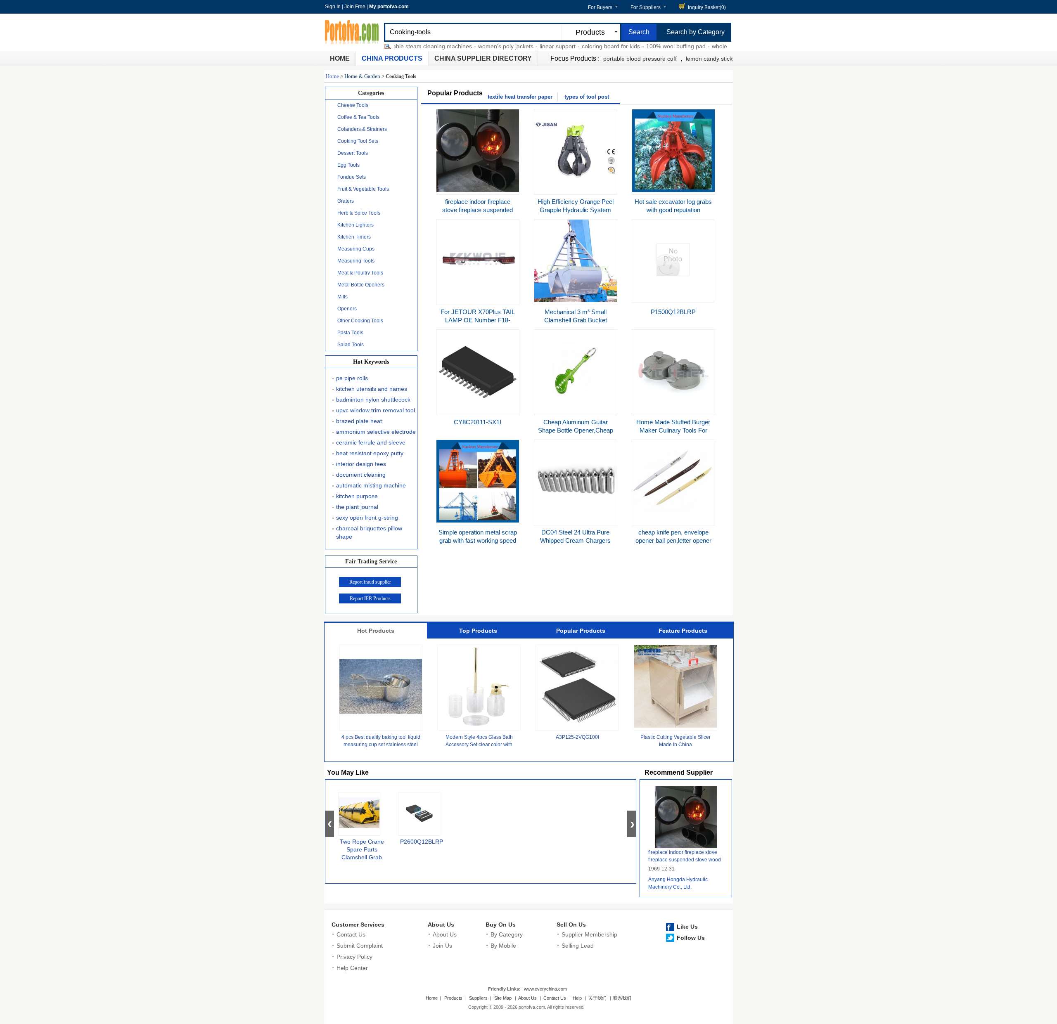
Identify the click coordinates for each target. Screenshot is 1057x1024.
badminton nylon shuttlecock (373, 399)
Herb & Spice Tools (358, 213)
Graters (345, 201)
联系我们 (622, 998)
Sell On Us (571, 924)
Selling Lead (578, 945)
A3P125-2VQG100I (577, 737)
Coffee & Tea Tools (358, 117)
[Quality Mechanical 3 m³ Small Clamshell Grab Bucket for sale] (575, 300)
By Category (507, 934)
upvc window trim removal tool (375, 410)
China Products (392, 58)
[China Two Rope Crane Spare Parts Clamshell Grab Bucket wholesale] (359, 813)
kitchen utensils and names (371, 388)
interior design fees (361, 464)
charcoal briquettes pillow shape (369, 532)
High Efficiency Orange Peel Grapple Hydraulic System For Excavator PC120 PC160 (575, 210)
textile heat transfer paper (520, 97)
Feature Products (683, 630)
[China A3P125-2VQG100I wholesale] (577, 725)
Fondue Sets (351, 177)
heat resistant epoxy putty (369, 453)
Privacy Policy (354, 956)
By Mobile (503, 945)
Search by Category (695, 31)
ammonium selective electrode (376, 431)
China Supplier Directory (483, 58)
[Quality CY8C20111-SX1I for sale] (477, 410)
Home (340, 58)
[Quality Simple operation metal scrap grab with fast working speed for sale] (477, 520)
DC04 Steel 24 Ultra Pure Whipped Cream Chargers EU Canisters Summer (575, 540)
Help (577, 998)
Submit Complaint (360, 945)
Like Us (687, 926)
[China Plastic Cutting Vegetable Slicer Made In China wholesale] (675, 725)
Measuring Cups (355, 249)
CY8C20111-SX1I (477, 422)
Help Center (352, 968)
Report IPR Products (370, 598)
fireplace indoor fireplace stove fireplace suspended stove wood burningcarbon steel (684, 859)
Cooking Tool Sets (357, 141)
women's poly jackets (485, 46)
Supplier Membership (589, 934)
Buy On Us (501, 924)
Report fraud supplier (370, 582)
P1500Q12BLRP (673, 311)
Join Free (354, 6)
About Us (441, 924)
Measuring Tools (355, 261)
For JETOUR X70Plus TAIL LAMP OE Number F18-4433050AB (478, 320)
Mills (342, 297)
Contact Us (351, 934)
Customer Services (358, 924)
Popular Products (580, 630)
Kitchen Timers (354, 237)
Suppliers (478, 998)
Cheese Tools (352, 105)
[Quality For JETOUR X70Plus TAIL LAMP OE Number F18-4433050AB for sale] (477, 300)
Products (453, 998)
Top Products (478, 630)
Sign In (333, 6)
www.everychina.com (545, 988)
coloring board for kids (590, 46)
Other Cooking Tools (360, 321)
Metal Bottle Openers (360, 285)
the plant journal (357, 507)
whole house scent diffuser (726, 46)
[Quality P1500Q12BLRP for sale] (673, 274)
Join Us (442, 945)
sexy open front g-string (367, 517)
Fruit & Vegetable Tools (363, 189)
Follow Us (691, 937)
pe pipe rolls (352, 378)
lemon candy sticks (710, 58)
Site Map (503, 998)
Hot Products (375, 630)
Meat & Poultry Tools (360, 273)
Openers (347, 309)
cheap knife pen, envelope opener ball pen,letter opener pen (673, 540)
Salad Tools (350, 345)
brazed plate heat (359, 421)
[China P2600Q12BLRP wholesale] (419, 813)
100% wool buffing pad (655, 46)
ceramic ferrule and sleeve (370, 442)
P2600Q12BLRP (421, 841)
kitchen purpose (357, 496)
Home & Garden (362, 76)
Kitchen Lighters (355, 225)
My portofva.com (389, 6)
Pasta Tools (350, 333)
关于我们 (597, 998)
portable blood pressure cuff (640, 58)
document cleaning (361, 474)
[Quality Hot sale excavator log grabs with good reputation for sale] (673, 190)
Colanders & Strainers (362, 129)
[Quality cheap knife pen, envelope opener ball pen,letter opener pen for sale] (673, 520)
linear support (537, 46)
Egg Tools (348, 165)
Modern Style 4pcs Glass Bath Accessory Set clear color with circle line (479, 744)
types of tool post (586, 97)
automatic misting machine (371, 485)
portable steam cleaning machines (406, 46)
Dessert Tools (352, 153)
